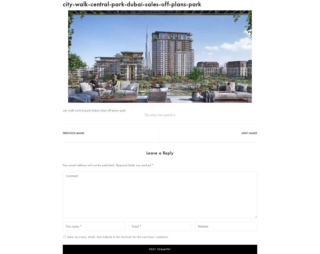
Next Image (249, 133)
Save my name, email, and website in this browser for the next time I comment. (118, 237)
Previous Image (73, 133)
